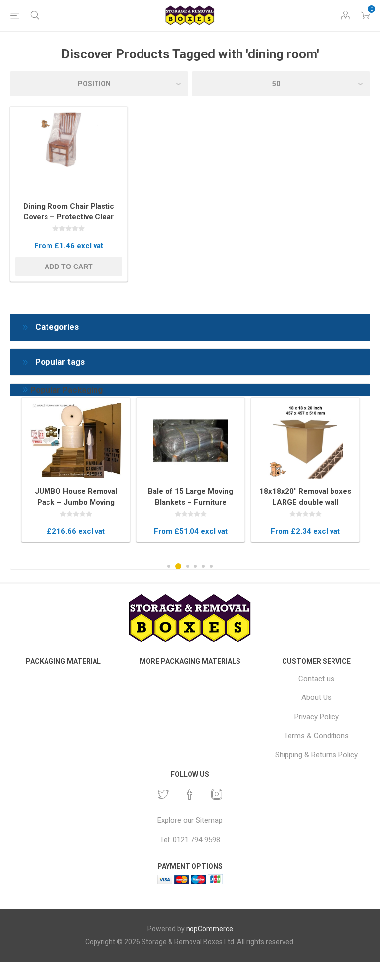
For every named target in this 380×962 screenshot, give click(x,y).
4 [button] (195, 566)
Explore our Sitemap (190, 820)
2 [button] (178, 566)
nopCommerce (209, 929)
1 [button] (168, 566)
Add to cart (69, 266)
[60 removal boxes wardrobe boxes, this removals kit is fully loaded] (76, 441)
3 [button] (187, 566)
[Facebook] (190, 794)
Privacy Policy (316, 716)
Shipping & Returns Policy (316, 754)
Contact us (316, 678)
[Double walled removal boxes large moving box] (305, 441)
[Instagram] (217, 794)
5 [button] (203, 566)
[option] (75, 469)
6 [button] (211, 566)
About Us (316, 697)
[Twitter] (163, 794)
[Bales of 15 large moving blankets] (190, 441)
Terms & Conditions (316, 735)
